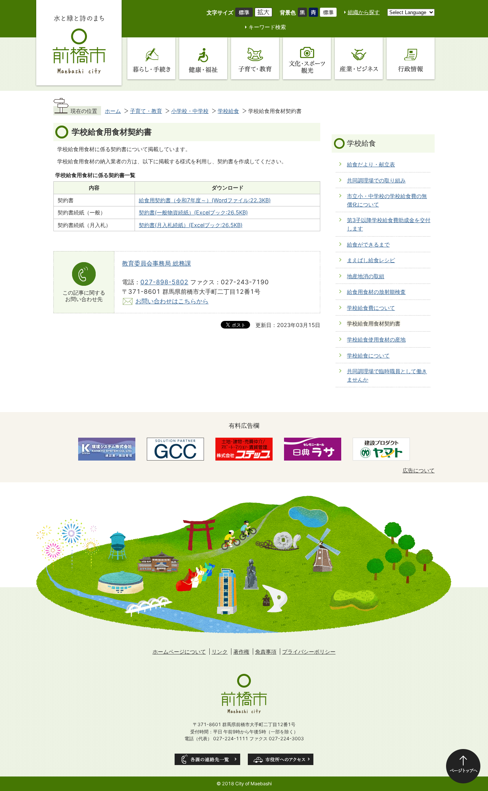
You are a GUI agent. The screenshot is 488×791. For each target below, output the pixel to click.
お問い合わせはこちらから (172, 301)
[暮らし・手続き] (151, 58)
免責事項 (265, 651)
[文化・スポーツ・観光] (307, 58)
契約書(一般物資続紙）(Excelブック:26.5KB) (193, 212)
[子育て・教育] (255, 58)
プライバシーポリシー (309, 651)
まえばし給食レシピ (371, 260)
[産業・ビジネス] (359, 58)
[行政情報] (411, 58)
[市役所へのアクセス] (280, 759)
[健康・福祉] (203, 58)
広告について (419, 470)
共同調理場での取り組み (376, 180)
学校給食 (228, 111)
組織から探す (364, 12)
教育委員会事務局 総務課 (156, 263)
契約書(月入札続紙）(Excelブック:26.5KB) (190, 225)
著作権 (241, 651)
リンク (220, 651)
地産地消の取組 (365, 276)
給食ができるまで (368, 244)
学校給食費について (371, 307)
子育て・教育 (146, 111)
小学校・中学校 (190, 111)
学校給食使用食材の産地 (376, 339)
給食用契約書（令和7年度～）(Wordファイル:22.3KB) (205, 200)
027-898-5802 (164, 282)
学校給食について (368, 355)
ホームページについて (179, 651)
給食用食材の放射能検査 (376, 291)
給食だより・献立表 (371, 164)
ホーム (113, 111)
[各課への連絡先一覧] (207, 759)
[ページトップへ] (463, 766)
